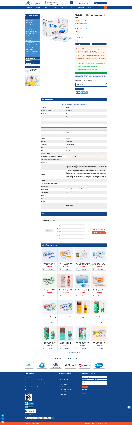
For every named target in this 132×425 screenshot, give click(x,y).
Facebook (84, 393)
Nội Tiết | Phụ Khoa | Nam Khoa (32, 51)
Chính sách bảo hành (63, 391)
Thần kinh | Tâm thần (30, 49)
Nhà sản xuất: (79, 28)
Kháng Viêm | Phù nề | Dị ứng (32, 44)
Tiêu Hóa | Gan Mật (30, 33)
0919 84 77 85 (90, 73)
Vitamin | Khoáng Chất (30, 47)
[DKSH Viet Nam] (101, 365)
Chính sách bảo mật (63, 384)
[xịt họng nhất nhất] (32, 80)
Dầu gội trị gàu (80, 88)
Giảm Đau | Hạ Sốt (29, 38)
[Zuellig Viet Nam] (87, 365)
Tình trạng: (79, 34)
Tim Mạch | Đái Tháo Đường (31, 31)
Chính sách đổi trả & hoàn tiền (65, 389)
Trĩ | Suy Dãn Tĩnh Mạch (30, 27)
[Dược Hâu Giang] (73, 365)
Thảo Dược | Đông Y (30, 40)
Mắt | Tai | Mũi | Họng (30, 29)
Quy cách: (79, 23)
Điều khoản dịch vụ (63, 387)
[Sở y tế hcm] (31, 365)
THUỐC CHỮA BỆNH (30, 17)
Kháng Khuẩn (28, 55)
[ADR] (45, 365)
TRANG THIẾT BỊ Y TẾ (30, 63)
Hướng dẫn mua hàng (63, 379)
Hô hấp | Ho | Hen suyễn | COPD (32, 35)
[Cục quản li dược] (59, 365)
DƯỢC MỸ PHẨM (29, 60)
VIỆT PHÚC (85, 28)
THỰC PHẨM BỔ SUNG (30, 58)
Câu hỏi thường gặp (63, 394)
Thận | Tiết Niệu (29, 22)
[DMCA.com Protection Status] (29, 407)
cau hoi (60, 377)
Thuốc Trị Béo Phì (29, 20)
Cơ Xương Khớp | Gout (30, 53)
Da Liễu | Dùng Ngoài (30, 42)
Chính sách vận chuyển (63, 382)
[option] (32, 80)
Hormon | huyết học (30, 24)
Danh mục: (79, 25)
